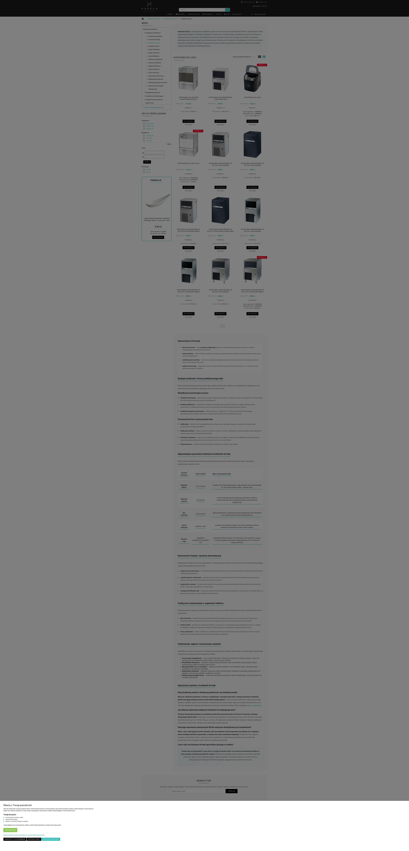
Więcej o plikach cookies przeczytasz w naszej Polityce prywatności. (24, 835)
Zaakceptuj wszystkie (51, 839)
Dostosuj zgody (34, 839)
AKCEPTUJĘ (10, 830)
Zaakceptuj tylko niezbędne (15, 839)
